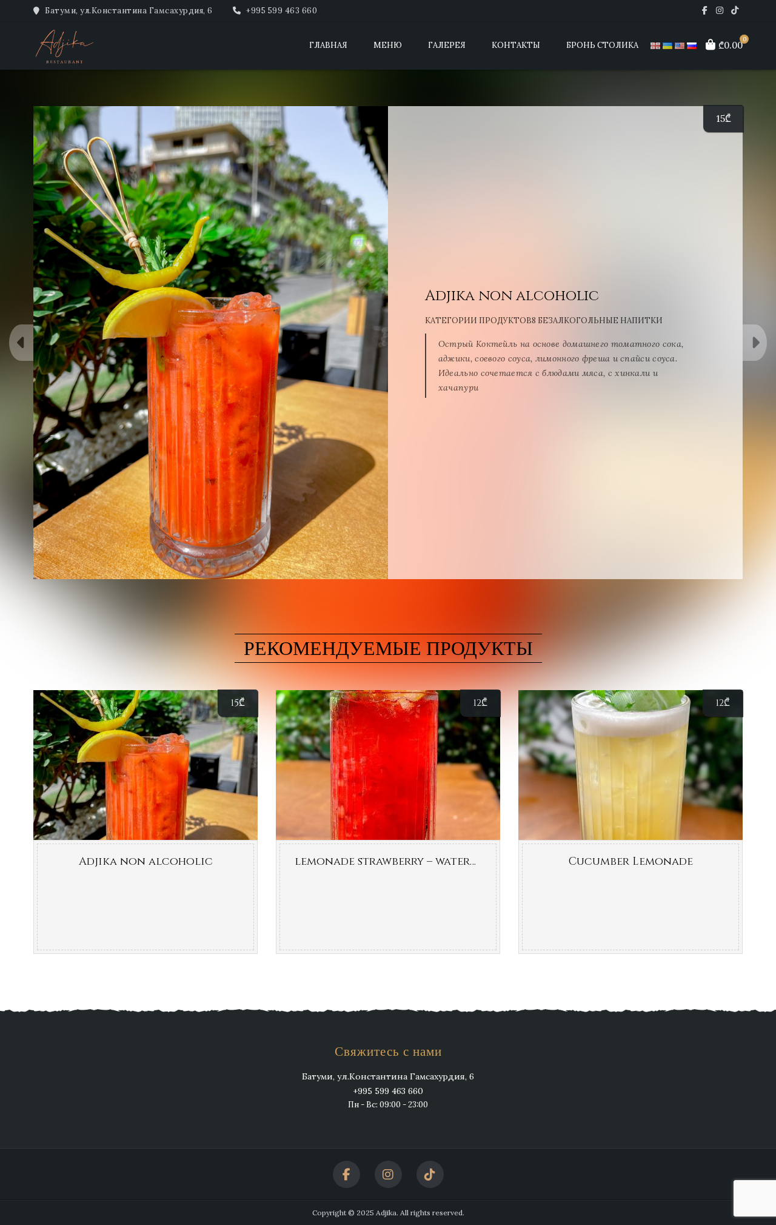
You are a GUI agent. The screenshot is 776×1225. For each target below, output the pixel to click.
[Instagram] (720, 10)
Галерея (447, 45)
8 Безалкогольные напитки (597, 320)
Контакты (516, 45)
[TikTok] (735, 10)
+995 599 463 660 (280, 10)
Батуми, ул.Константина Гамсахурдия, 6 (128, 10)
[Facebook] (704, 10)
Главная (328, 45)
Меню (387, 45)
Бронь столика (602, 45)
